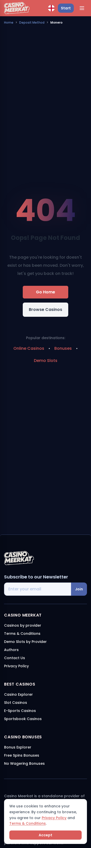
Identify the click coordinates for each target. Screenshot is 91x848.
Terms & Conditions (27, 823)
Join (79, 589)
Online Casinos (28, 348)
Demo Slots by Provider (25, 641)
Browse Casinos (45, 309)
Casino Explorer (18, 694)
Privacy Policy (54, 817)
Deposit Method (31, 22)
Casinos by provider (22, 625)
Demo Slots (45, 360)
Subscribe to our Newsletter (36, 577)
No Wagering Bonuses (24, 763)
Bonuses (63, 348)
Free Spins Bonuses (21, 755)
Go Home (45, 292)
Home (8, 22)
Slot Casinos (15, 702)
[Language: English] (51, 8)
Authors (11, 649)
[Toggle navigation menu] (82, 8)
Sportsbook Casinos (23, 718)
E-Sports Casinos (20, 710)
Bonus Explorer (17, 747)
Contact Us (14, 657)
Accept (45, 835)
